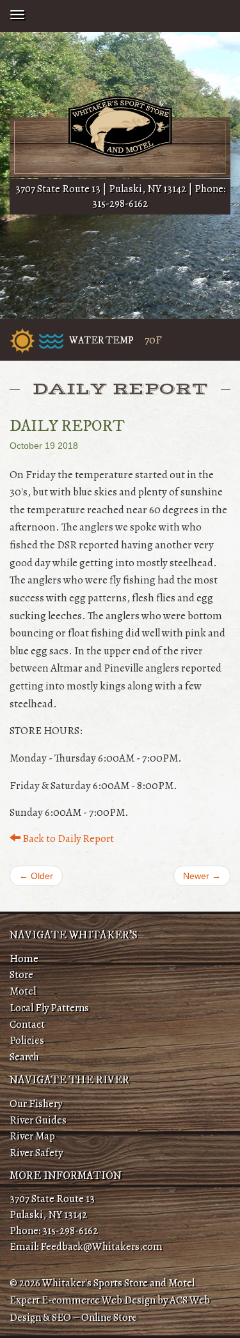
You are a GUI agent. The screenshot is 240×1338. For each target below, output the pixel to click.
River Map (32, 1136)
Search (24, 1056)
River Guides (38, 1120)
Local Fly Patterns (49, 1007)
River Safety (36, 1152)
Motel (23, 991)
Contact (27, 1024)
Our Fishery (36, 1103)
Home (24, 958)
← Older (36, 876)
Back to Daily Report (67, 838)
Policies (27, 1040)
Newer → (202, 876)
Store (21, 974)
